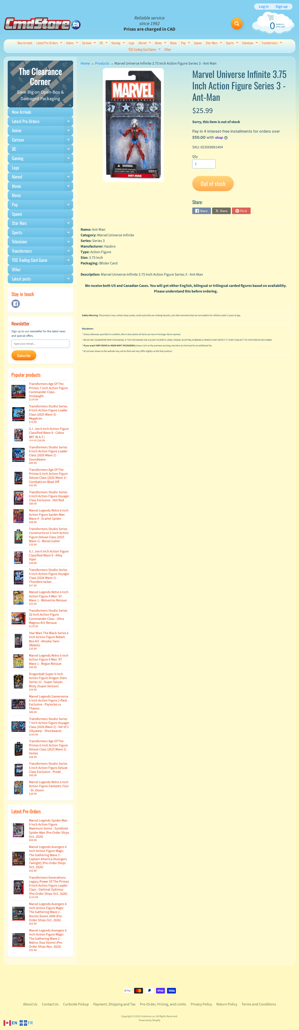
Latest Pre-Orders (50, 43)
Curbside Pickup (76, 1004)
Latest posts (42, 280)
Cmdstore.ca (148, 1016)
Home (85, 63)
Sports (232, 43)
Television (250, 43)
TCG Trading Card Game (145, 50)
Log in (264, 6)
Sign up (282, 6)
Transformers (272, 43)
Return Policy (226, 1004)
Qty (195, 156)
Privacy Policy (201, 1004)
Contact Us (50, 1004)
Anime (72, 43)
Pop (186, 43)
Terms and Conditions (259, 1004)
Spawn (198, 42)
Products (102, 63)
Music (173, 42)
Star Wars (214, 43)
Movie (161, 43)
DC (104, 43)
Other (167, 49)
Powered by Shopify (149, 1020)
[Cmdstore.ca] (42, 23)
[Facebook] (15, 304)
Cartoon (89, 43)
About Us (30, 1004)
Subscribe (24, 355)
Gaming (118, 43)
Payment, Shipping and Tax (114, 1004)
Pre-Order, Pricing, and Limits (163, 1004)
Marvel (145, 43)
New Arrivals (25, 42)
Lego (131, 42)
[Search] (237, 23)
